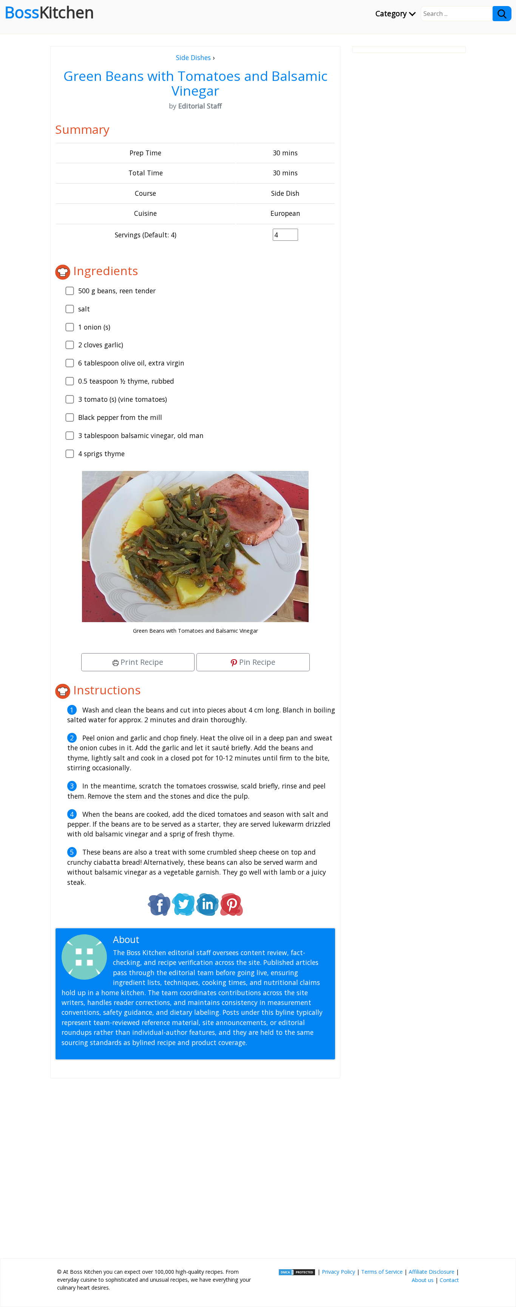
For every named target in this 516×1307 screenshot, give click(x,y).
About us (423, 1280)
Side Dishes (193, 57)
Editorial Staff (171, 939)
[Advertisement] (195, 1165)
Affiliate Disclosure (431, 1271)
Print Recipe (141, 662)
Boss (49, 12)
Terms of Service (382, 1271)
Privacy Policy (338, 1271)
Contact (449, 1280)
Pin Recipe (256, 662)
